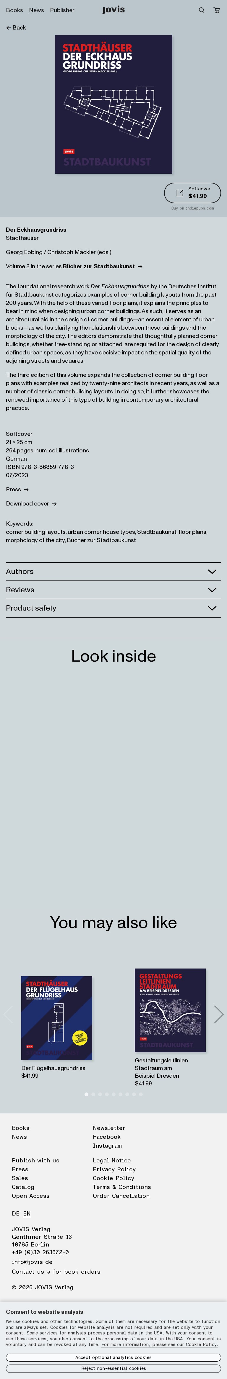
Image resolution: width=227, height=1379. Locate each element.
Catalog (23, 1187)
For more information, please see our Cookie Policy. (159, 1344)
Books (14, 10)
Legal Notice (112, 1161)
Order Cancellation (121, 1196)
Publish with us (35, 1161)
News (36, 10)
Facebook (107, 1137)
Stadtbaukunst (156, 532)
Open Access (31, 1196)
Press (15, 489)
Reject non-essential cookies (113, 1368)
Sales (20, 1178)
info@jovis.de (32, 1262)
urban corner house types (101, 532)
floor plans (192, 532)
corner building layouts (36, 532)
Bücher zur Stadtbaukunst (101, 540)
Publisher (62, 10)
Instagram (107, 1146)
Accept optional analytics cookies (113, 1357)
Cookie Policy (113, 1178)
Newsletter (109, 1128)
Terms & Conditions (122, 1187)
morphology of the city (35, 540)
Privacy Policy (114, 1169)
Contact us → (31, 1272)
